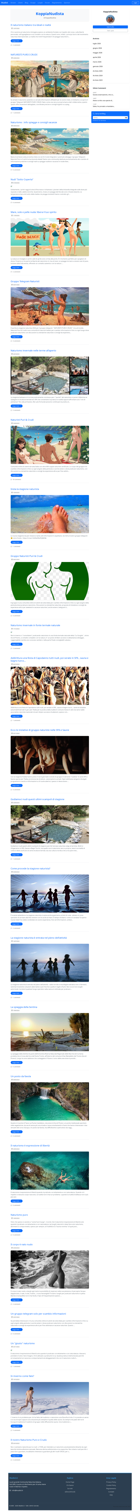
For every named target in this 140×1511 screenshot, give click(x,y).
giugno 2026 (97, 48)
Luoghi (40, 3)
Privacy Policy (111, 1482)
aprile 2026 (97, 57)
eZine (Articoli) (70, 1492)
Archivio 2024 (97, 76)
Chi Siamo (70, 1485)
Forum (47, 3)
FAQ (111, 1495)
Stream (13, 3)
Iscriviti (70, 1488)
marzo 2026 (97, 62)
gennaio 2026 (98, 66)
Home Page (70, 1482)
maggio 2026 (97, 53)
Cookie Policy (111, 1485)
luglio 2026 (97, 43)
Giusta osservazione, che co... (103, 94)
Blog (26, 3)
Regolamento (57, 3)
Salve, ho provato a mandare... (104, 105)
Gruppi (32, 3)
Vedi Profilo (110, 27)
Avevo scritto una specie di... (103, 99)
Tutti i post (110, 31)
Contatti (111, 1492)
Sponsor (67, 3)
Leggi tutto (16, 41)
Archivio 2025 (97, 71)
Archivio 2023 (97, 80)
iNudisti (4, 2)
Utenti (20, 3)
